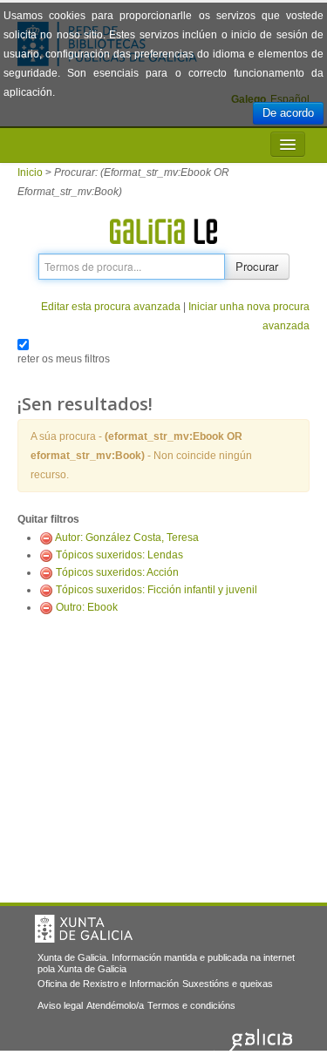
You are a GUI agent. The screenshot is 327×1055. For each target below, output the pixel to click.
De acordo (288, 112)
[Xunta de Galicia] (84, 929)
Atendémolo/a (115, 1005)
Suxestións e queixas (227, 983)
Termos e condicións (191, 1005)
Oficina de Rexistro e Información (108, 983)
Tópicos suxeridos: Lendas (119, 555)
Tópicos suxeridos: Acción (117, 572)
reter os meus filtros (63, 359)
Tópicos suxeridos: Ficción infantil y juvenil (156, 590)
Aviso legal (60, 1005)
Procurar (256, 266)
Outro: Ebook (87, 607)
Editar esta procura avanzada (111, 307)
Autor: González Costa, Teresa (127, 537)
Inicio (30, 172)
